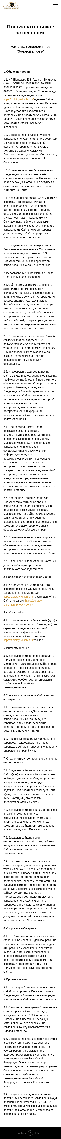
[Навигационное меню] (55, 6)
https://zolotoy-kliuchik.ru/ (18, 99)
